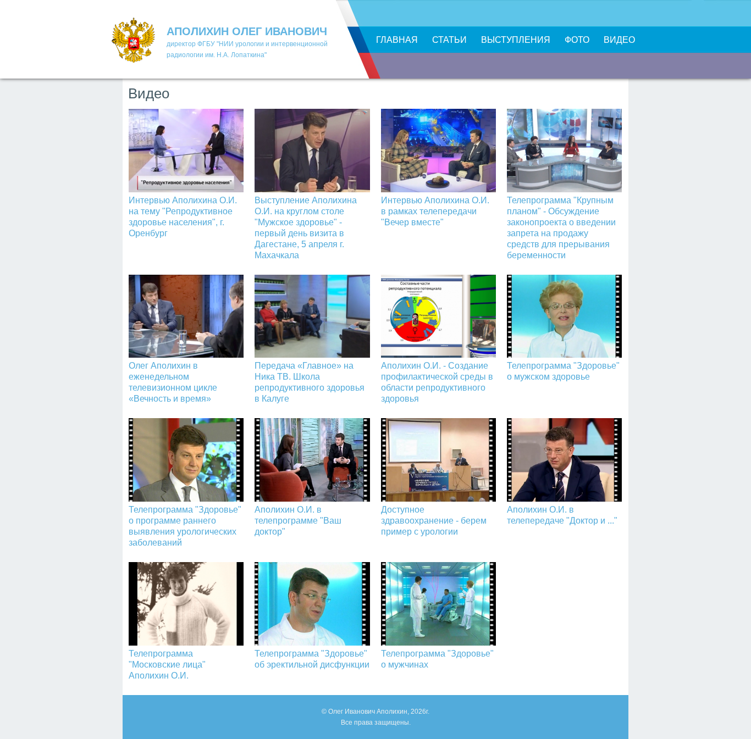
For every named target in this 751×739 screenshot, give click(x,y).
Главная (397, 40)
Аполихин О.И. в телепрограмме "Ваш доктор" (298, 520)
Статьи (449, 40)
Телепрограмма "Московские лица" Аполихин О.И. (167, 664)
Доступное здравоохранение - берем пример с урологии (434, 520)
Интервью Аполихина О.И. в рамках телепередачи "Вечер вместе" (435, 211)
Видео (619, 40)
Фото (577, 40)
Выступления (515, 40)
